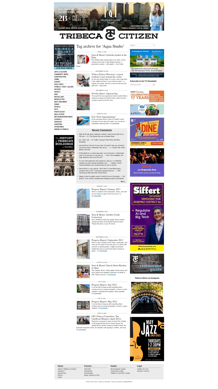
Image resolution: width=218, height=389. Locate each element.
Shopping (58, 124)
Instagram (88, 373)
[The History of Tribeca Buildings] (64, 155)
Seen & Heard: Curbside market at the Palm (109, 56)
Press (60, 375)
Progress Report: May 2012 (104, 301)
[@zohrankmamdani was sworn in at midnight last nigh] (147, 298)
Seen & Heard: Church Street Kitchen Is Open (109, 266)
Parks (56, 104)
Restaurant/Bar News (63, 117)
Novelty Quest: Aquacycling (105, 93)
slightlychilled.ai (128, 381)
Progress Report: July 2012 (104, 284)
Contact (61, 371)
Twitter (87, 369)
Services (58, 122)
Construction (60, 77)
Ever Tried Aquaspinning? (104, 116)
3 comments (102, 251)
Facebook (88, 371)
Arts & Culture (60, 72)
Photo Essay (59, 112)
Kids (56, 94)
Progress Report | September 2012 (107, 240)
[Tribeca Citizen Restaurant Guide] (147, 273)
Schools (58, 119)
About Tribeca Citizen (67, 369)
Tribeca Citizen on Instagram (147, 278)
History (57, 89)
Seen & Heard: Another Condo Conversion (106, 216)
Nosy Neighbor (60, 102)
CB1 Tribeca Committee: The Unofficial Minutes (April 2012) (106, 317)
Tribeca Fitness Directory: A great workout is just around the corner (107, 75)
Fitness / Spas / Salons (63, 87)
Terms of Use (142, 369)
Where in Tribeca (61, 129)
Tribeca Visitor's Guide (120, 373)
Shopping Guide (117, 371)
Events (57, 82)
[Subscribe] (154, 84)
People (57, 107)
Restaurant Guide (118, 369)
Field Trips (58, 84)
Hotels (57, 92)
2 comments (115, 123)
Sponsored (59, 127)
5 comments (97, 196)
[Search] (154, 45)
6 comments (81, 330)
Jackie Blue (107, 381)
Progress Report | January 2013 (106, 189)
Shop (60, 377)
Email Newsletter (91, 375)
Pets (56, 109)
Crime (56, 79)
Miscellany (59, 97)
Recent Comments (102, 130)
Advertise (62, 373)
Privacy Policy (143, 371)
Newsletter (59, 99)
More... (123, 181)
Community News (61, 74)
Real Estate (59, 114)
